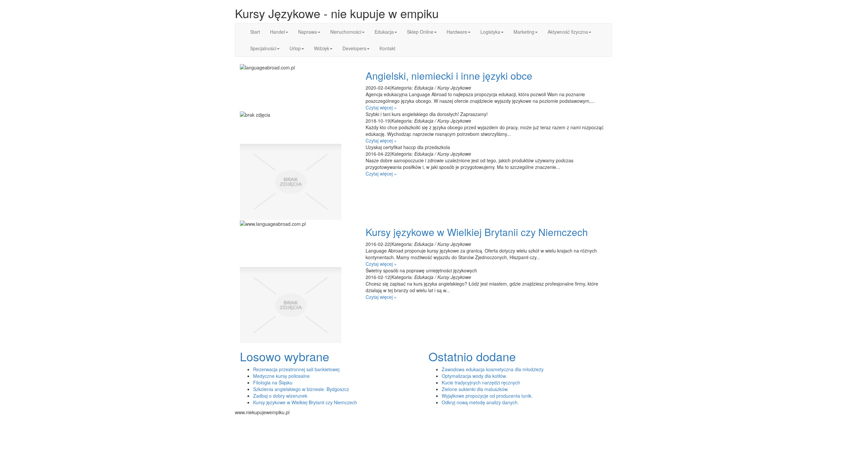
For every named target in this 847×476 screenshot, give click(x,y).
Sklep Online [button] (420, 31)
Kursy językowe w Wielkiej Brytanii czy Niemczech (477, 232)
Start (255, 31)
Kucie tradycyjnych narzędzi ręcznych (481, 382)
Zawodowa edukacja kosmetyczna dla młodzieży (493, 369)
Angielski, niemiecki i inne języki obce (449, 75)
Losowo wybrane (284, 356)
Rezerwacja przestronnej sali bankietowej (296, 369)
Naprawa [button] (307, 31)
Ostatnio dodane (472, 356)
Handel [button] (277, 31)
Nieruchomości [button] (345, 31)
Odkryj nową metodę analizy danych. (480, 402)
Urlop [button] (295, 48)
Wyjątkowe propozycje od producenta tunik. (487, 395)
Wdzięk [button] (321, 48)
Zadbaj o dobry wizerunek (280, 395)
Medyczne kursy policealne (281, 376)
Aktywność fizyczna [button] (568, 31)
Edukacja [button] (384, 31)
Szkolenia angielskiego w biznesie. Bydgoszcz (301, 389)
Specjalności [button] (263, 48)
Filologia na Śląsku (272, 382)
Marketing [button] (523, 31)
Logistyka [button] (490, 31)
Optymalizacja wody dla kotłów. (474, 376)
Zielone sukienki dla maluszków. (475, 389)
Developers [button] (354, 48)
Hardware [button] (457, 31)
